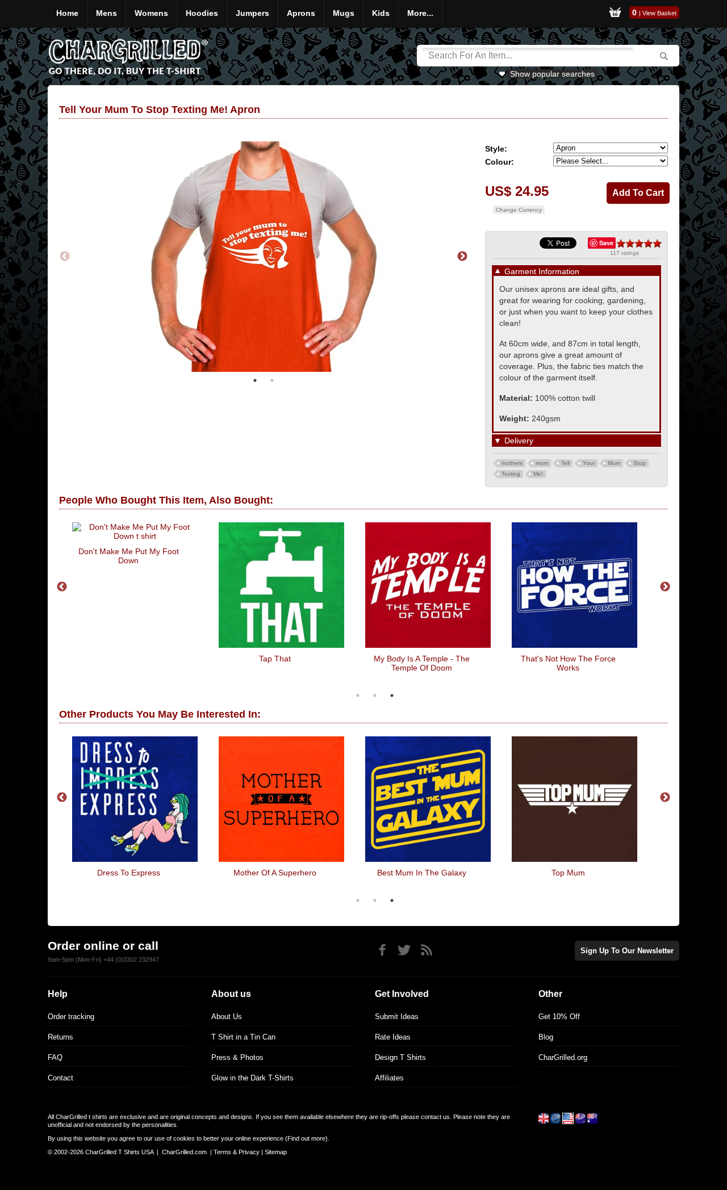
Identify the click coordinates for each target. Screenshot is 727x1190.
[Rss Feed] (426, 950)
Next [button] (462, 256)
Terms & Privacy (237, 1152)
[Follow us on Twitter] (404, 950)
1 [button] (255, 380)
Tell (565, 463)
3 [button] (392, 695)
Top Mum (568, 872)
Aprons (301, 13)
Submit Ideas (397, 1016)
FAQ (55, 1057)
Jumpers (252, 13)
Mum (614, 463)
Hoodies (202, 13)
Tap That (275, 658)
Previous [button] (64, 256)
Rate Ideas (393, 1037)
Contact (60, 1078)
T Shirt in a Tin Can (243, 1037)
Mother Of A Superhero (274, 872)
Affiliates (389, 1078)
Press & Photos (237, 1057)
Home (67, 13)
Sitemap (276, 1152)
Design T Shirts (400, 1057)
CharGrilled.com (184, 1152)
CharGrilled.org (562, 1057)
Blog (545, 1037)
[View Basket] (615, 14)
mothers (512, 463)
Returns (60, 1037)
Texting (511, 474)
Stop (639, 463)
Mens (106, 13)
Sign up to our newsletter (627, 950)
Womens (151, 13)
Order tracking (71, 1016)
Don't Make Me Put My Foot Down (128, 556)
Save (606, 242)
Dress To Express (128, 872)
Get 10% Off (559, 1016)
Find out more (306, 1138)
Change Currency (519, 210)
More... (420, 13)
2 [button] (272, 380)
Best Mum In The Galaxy (421, 872)
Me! (538, 474)
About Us (226, 1016)
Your (589, 463)
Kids (381, 13)
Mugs (343, 13)
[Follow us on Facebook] (382, 950)
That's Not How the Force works (568, 663)
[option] (263, 256)
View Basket (659, 13)
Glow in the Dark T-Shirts (252, 1078)
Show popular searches (552, 73)
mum (542, 463)
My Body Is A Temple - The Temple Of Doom (422, 663)
